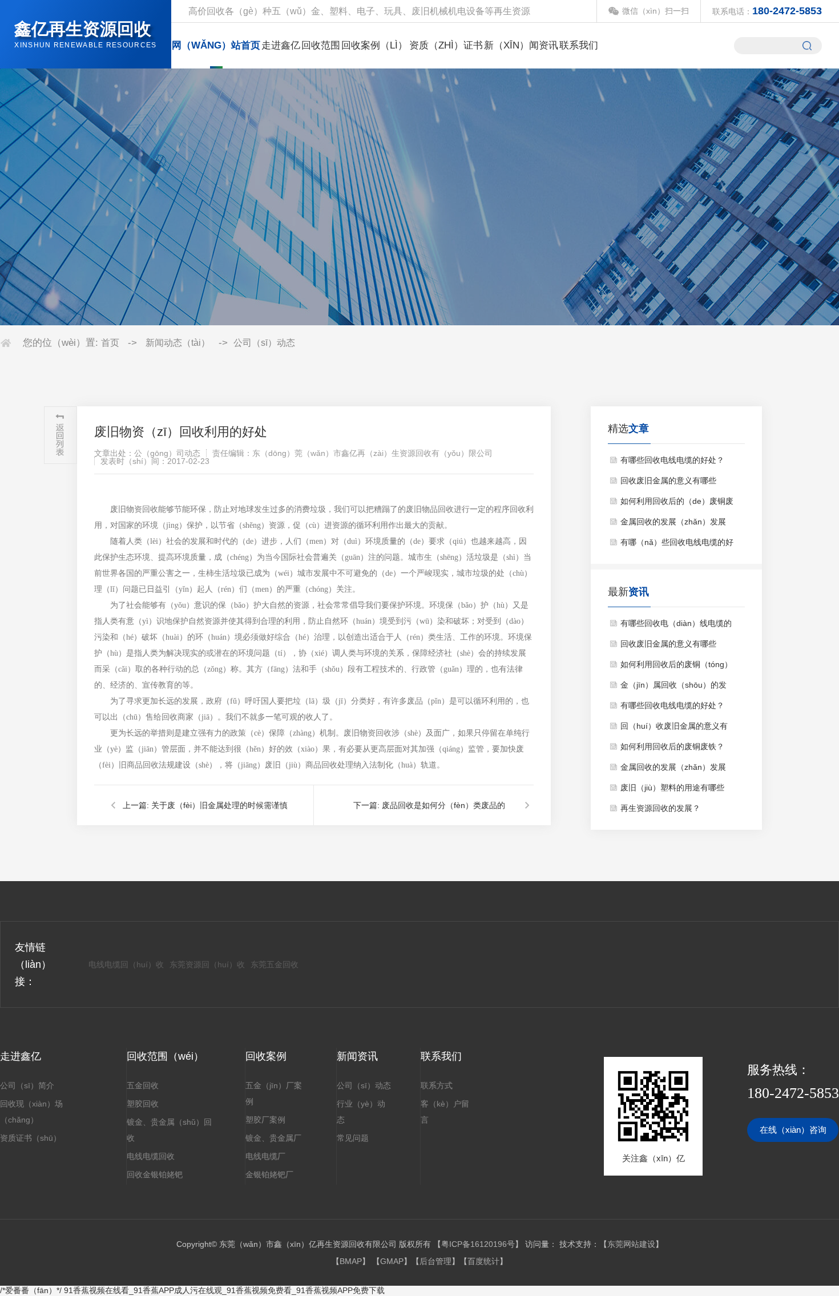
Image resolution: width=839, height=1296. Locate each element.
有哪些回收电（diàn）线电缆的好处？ (676, 626)
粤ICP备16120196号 (478, 1244)
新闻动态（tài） (178, 343)
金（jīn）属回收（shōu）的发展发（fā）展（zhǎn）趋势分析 (676, 687)
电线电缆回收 (151, 1156)
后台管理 (435, 1261)
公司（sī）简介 (27, 1085)
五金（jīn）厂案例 (273, 1093)
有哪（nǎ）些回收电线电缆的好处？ (676, 545)
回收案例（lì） (374, 45)
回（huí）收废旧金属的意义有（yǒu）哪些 (674, 728)
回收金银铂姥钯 (155, 1174)
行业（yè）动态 (361, 1111)
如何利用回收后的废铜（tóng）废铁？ (676, 667)
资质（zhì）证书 (446, 45)
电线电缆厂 (265, 1156)
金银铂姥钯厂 (269, 1174)
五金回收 (143, 1085)
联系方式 (437, 1085)
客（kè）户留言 (445, 1111)
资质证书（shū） (30, 1137)
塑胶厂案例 (265, 1119)
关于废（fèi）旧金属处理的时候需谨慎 (219, 805)
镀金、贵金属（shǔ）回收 (169, 1129)
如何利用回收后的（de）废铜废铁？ (676, 503)
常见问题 (353, 1137)
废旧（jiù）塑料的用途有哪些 (672, 787)
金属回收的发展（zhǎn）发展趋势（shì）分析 (673, 524)
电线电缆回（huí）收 (126, 964)
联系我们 (578, 45)
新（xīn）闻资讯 (521, 45)
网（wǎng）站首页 (216, 45)
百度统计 (483, 1261)
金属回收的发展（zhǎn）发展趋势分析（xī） (673, 769)
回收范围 (320, 45)
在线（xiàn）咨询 (793, 1129)
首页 (110, 343)
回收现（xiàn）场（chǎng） (31, 1111)
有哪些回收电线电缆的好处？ (672, 460)
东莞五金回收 (275, 964)
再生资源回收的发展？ (660, 808)
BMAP (351, 1261)
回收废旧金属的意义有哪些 (668, 480)
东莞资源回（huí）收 (207, 964)
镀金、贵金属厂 (273, 1137)
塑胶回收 (143, 1103)
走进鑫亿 (280, 45)
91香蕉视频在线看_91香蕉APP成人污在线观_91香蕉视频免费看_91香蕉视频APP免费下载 (224, 1290)
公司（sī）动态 (264, 343)
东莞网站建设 (631, 1244)
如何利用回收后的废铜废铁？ (672, 746)
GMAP (392, 1261)
